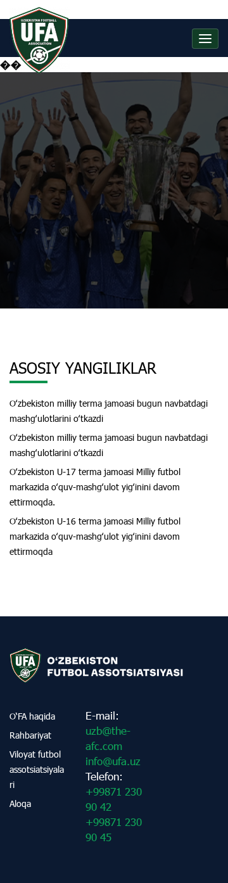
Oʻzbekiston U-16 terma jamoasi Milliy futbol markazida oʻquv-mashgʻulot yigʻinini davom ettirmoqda (95, 536)
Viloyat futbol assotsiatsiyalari (37, 769)
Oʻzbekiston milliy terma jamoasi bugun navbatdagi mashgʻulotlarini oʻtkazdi (109, 411)
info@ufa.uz (113, 761)
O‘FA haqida (32, 716)
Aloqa (20, 803)
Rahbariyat (30, 735)
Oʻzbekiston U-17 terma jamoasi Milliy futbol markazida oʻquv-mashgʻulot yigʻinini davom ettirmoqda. (95, 486)
